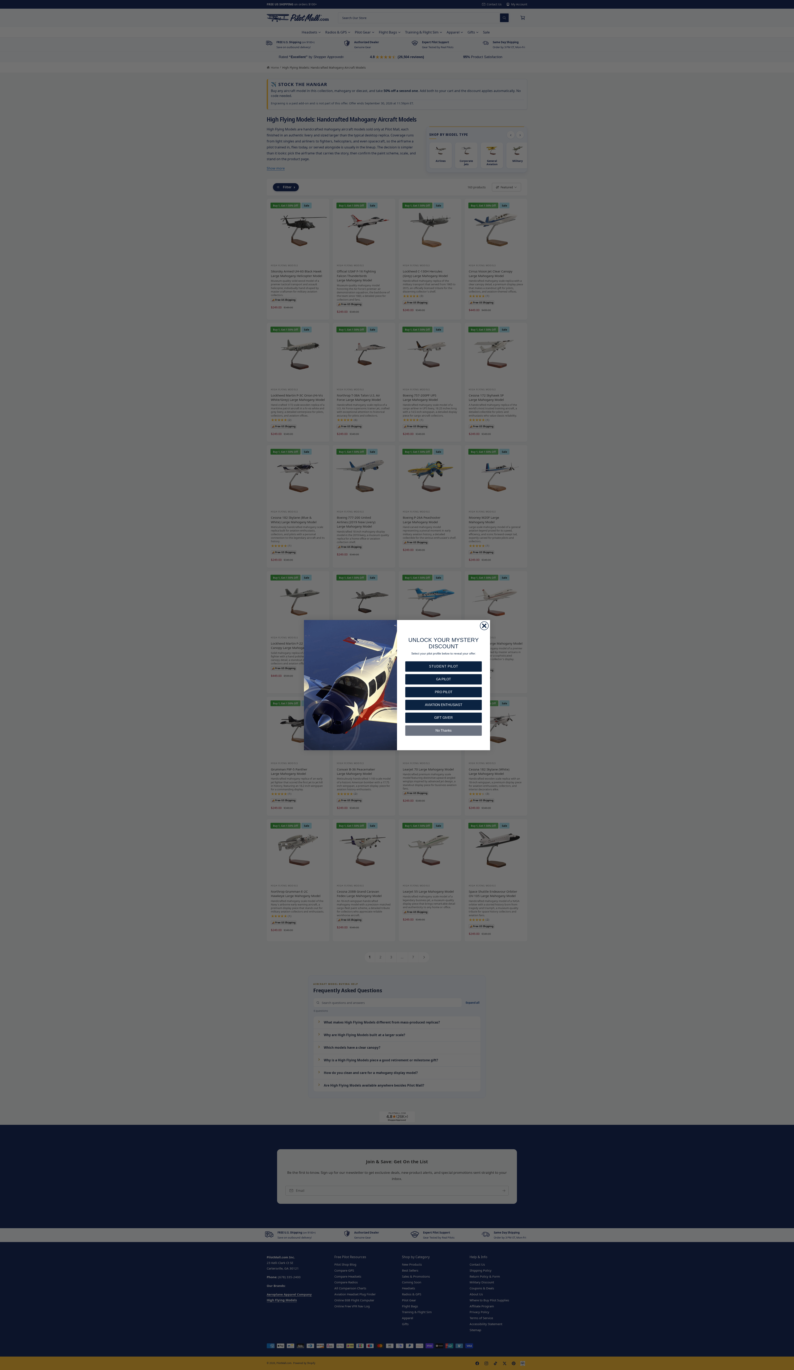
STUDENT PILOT (443, 666)
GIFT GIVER (443, 717)
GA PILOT (443, 679)
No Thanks (443, 730)
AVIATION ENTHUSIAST (443, 705)
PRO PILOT (443, 692)
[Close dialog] (484, 626)
